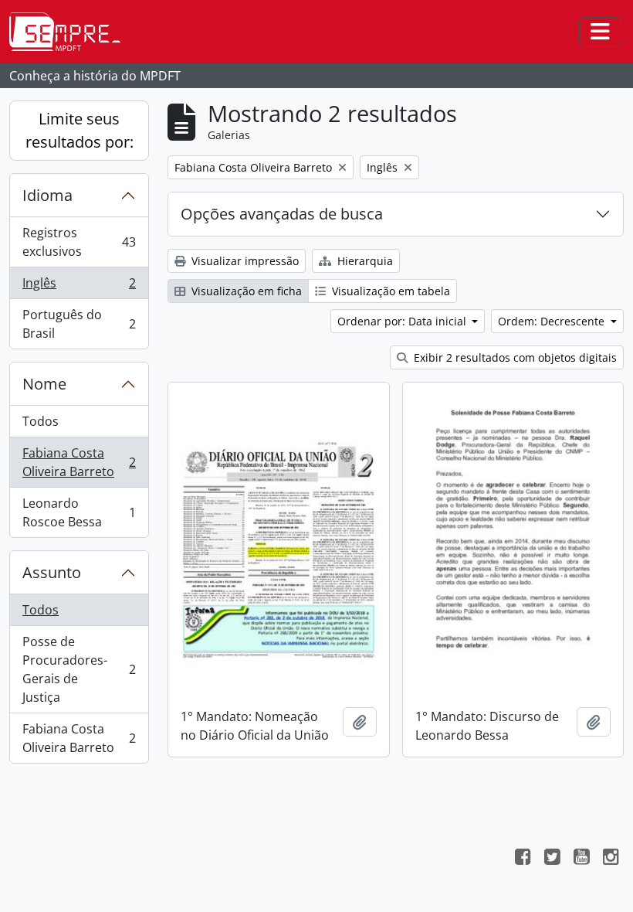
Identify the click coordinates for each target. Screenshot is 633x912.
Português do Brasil (79, 324)
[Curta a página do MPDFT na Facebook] (522, 858)
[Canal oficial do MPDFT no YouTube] (581, 858)
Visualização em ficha (245, 291)
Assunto (51, 572)
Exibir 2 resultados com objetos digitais (514, 357)
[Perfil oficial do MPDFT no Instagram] (610, 858)
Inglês (79, 286)
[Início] (71, 31)
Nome (44, 383)
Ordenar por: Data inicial (403, 321)
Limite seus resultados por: (79, 130)
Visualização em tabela (389, 291)
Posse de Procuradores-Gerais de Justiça (79, 669)
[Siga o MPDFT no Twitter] (552, 858)
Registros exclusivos (79, 242)
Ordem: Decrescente (553, 321)
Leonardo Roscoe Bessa (79, 512)
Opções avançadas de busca (282, 213)
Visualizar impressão (243, 261)
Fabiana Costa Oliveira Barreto (79, 462)
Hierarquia (363, 261)
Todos (40, 421)
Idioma (47, 195)
